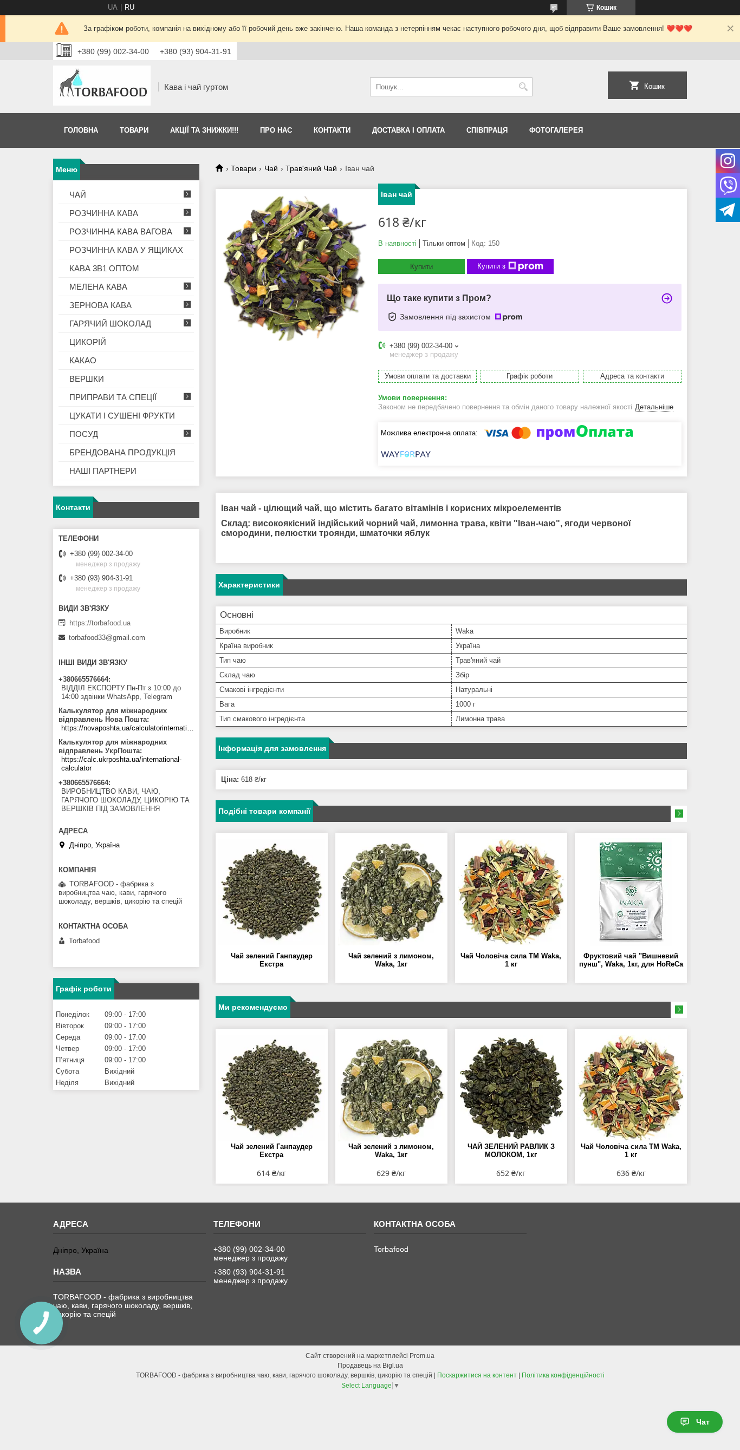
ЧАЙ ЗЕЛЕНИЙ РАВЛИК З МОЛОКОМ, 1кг (511, 1150)
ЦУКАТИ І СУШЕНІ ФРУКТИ (122, 415)
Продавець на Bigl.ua (370, 1365)
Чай (271, 168)
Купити (421, 267)
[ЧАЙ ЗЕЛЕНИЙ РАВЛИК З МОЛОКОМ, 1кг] (511, 1088)
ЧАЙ (77, 194)
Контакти (332, 130)
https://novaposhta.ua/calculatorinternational (127, 728)
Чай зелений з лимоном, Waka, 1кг (391, 960)
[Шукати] (523, 86)
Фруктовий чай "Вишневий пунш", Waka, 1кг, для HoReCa (631, 960)
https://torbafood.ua (100, 623)
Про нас (276, 130)
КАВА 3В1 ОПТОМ (104, 268)
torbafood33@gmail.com (107, 637)
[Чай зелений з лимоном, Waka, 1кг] (391, 892)
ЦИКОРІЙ (87, 342)
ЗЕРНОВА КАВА (100, 305)
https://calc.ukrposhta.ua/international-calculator (121, 763)
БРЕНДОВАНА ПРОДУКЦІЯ (122, 452)
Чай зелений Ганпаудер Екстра (272, 960)
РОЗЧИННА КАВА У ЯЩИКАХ (126, 249)
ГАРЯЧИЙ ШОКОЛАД (110, 323)
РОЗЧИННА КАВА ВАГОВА (120, 231)
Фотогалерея (556, 130)
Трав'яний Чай (311, 168)
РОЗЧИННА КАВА (103, 213)
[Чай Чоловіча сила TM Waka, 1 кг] (511, 892)
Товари (134, 130)
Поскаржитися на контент (477, 1375)
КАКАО (82, 360)
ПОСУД (83, 434)
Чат (703, 1422)
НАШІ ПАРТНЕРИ (103, 470)
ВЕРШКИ (86, 378)
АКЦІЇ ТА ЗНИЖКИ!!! (204, 130)
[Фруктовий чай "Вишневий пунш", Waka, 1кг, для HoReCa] (630, 892)
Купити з (491, 266)
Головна (81, 130)
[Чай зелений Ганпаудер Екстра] (271, 892)
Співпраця (487, 130)
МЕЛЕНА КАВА (98, 286)
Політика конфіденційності (563, 1375)
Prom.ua (422, 1356)
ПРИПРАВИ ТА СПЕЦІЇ (113, 397)
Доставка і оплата (408, 130)
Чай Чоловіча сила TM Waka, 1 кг (510, 960)
